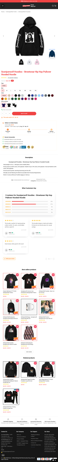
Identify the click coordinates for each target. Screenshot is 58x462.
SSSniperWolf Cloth (11, 11)
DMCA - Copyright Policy (22, 441)
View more (29, 351)
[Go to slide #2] (29, 62)
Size (2, 88)
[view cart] (55, 6)
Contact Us (33, 442)
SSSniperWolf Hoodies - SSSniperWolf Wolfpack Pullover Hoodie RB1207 (10, 381)
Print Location (4, 101)
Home (2, 11)
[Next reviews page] (53, 259)
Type (2, 83)
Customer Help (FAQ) (36, 445)
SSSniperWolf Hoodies (24, 11)
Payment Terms (34, 438)
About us (19, 434)
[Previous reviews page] (46, 259)
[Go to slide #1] (21, 62)
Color (2, 93)
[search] (53, 6)
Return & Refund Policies (36, 440)
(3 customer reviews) (13, 77)
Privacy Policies (20, 438)
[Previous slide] (3, 36)
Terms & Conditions (21, 436)
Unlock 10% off (3, 455)
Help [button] (55, 460)
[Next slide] (54, 36)
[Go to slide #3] (36, 62)
